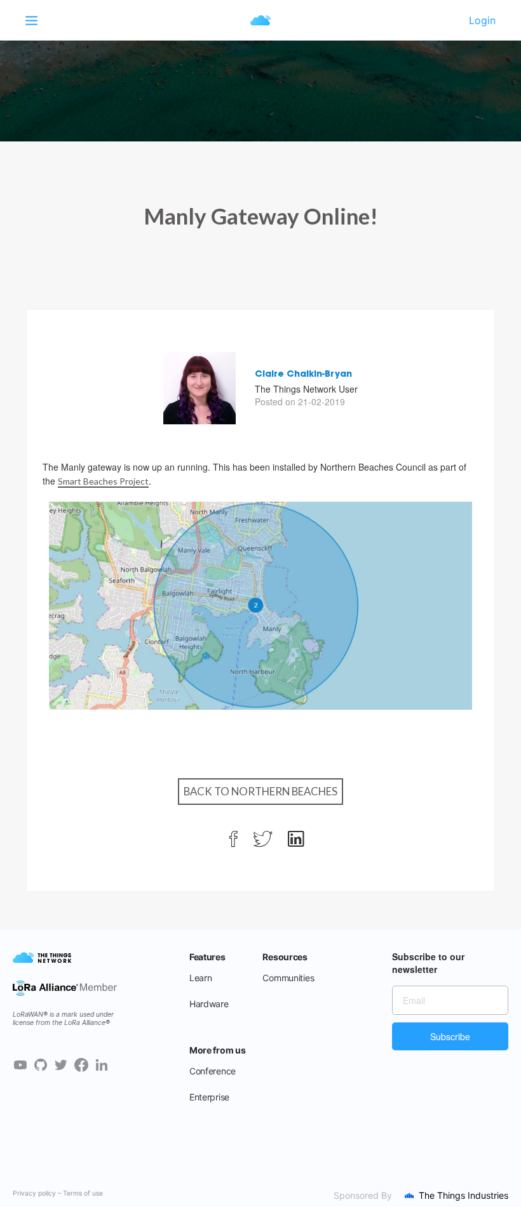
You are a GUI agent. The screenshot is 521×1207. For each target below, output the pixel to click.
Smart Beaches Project (103, 481)
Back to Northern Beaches (260, 791)
